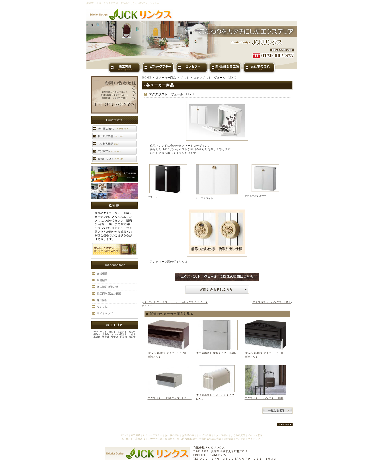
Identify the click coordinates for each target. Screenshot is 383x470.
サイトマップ (105, 313)
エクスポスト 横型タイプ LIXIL (216, 352)
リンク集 (102, 306)
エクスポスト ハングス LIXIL (271, 302)
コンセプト (127, 438)
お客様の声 (188, 435)
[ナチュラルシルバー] (265, 190)
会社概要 (102, 273)
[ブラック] (168, 192)
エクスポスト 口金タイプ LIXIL (170, 398)
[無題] (217, 255)
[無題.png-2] (217, 139)
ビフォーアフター (152, 435)
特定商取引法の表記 (109, 293)
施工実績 (136, 435)
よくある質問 (238, 435)
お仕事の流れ (172, 435)
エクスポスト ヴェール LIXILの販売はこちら (217, 276)
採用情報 (102, 300)
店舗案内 (102, 280)
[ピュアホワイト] (217, 193)
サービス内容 (204, 435)
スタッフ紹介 (221, 435)
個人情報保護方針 (107, 286)
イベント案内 (255, 435)
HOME (146, 77)
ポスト (185, 77)
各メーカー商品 (166, 77)
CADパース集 (155, 438)
